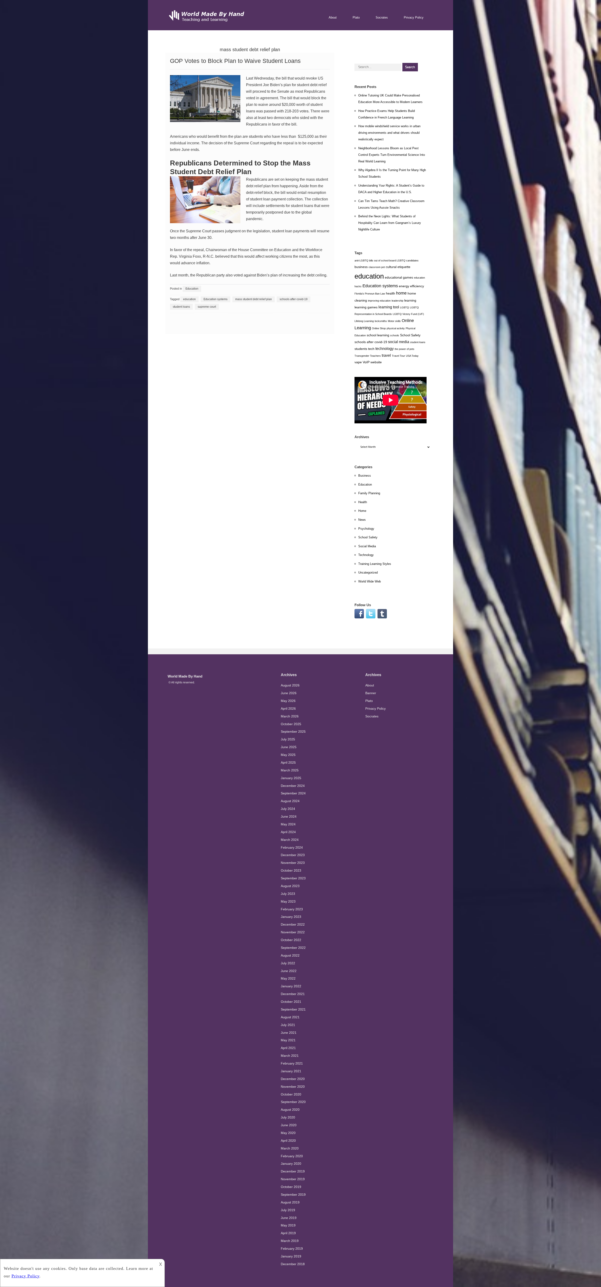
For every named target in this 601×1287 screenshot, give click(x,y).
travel (386, 355)
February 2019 (292, 1248)
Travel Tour (398, 355)
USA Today (412, 355)
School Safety (410, 335)
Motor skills (394, 321)
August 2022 (290, 955)
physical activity (396, 328)
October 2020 (291, 1094)
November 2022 (293, 932)
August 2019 (290, 1202)
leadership (397, 300)
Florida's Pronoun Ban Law (369, 293)
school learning (378, 335)
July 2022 (288, 963)
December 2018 (293, 1264)
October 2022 (291, 940)
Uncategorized (368, 572)
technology (384, 348)
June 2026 (289, 693)
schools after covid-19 (294, 299)
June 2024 (289, 816)
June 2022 (289, 971)
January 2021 (291, 1071)
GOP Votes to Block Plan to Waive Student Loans (235, 60)
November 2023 (293, 863)
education (189, 299)
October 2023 (291, 870)
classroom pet (377, 267)
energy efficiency (411, 286)
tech (371, 349)
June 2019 (289, 1218)
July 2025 (288, 739)
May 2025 (288, 755)
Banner (370, 693)
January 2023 (291, 917)
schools (394, 335)
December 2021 (293, 994)
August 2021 (290, 1017)
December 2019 (293, 1171)
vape (358, 362)
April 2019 (288, 1233)
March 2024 (290, 840)
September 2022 (293, 948)
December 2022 (293, 924)
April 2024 (288, 832)
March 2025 (290, 770)
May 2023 (288, 901)
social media (398, 342)
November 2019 (293, 1179)
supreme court (207, 306)
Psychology (366, 528)
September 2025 (293, 731)
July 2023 (288, 894)
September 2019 (293, 1194)
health (390, 293)
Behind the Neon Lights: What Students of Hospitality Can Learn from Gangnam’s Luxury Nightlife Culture (389, 222)
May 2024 (288, 824)
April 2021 (288, 1048)
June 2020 (289, 1125)
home (401, 293)
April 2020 (288, 1140)
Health (362, 502)
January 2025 (291, 778)
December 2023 (293, 855)
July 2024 (288, 809)
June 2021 (289, 1032)
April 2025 (288, 762)
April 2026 (288, 708)
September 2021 (293, 1009)
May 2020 (288, 1133)
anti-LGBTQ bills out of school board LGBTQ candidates (386, 260)
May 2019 (288, 1225)
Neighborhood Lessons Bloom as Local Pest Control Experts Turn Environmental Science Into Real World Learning (391, 154)
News (362, 519)
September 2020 (293, 1102)
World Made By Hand (185, 676)
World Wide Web (369, 581)
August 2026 (290, 685)
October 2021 (291, 1002)
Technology (366, 555)
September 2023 (293, 878)
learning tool (388, 307)
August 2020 (290, 1109)
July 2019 (288, 1210)
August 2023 (290, 886)
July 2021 (288, 1025)
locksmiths (381, 321)
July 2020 (288, 1117)
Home (362, 511)
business (361, 267)
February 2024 (292, 847)
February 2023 (292, 909)
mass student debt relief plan (253, 299)
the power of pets (404, 349)
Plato (356, 17)
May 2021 (288, 1040)
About (333, 17)
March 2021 (290, 1055)
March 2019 (290, 1241)
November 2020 (293, 1086)
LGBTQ (404, 307)
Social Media (367, 546)
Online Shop (379, 328)
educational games (399, 277)
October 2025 (291, 724)
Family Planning (369, 493)
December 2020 (293, 1079)
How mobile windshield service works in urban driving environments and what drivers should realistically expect (389, 132)
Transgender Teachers (367, 355)
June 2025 (289, 747)
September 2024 (293, 793)
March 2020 (290, 1148)
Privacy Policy (414, 17)
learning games (366, 307)
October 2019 (291, 1187)
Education (282, 250)
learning (410, 300)
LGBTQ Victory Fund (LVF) (408, 314)
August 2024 (290, 801)
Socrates (382, 17)
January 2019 (291, 1256)
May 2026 (288, 701)
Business (364, 475)
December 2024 (293, 786)
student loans (181, 306)
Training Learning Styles (374, 564)
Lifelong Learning (364, 321)
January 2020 (291, 1163)
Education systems (215, 299)
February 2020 (292, 1156)
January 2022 (291, 986)
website (376, 362)
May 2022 (288, 978)
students (256, 136)
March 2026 (290, 716)
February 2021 (292, 1063)
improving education (379, 300)
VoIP (366, 362)
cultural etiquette (398, 267)
